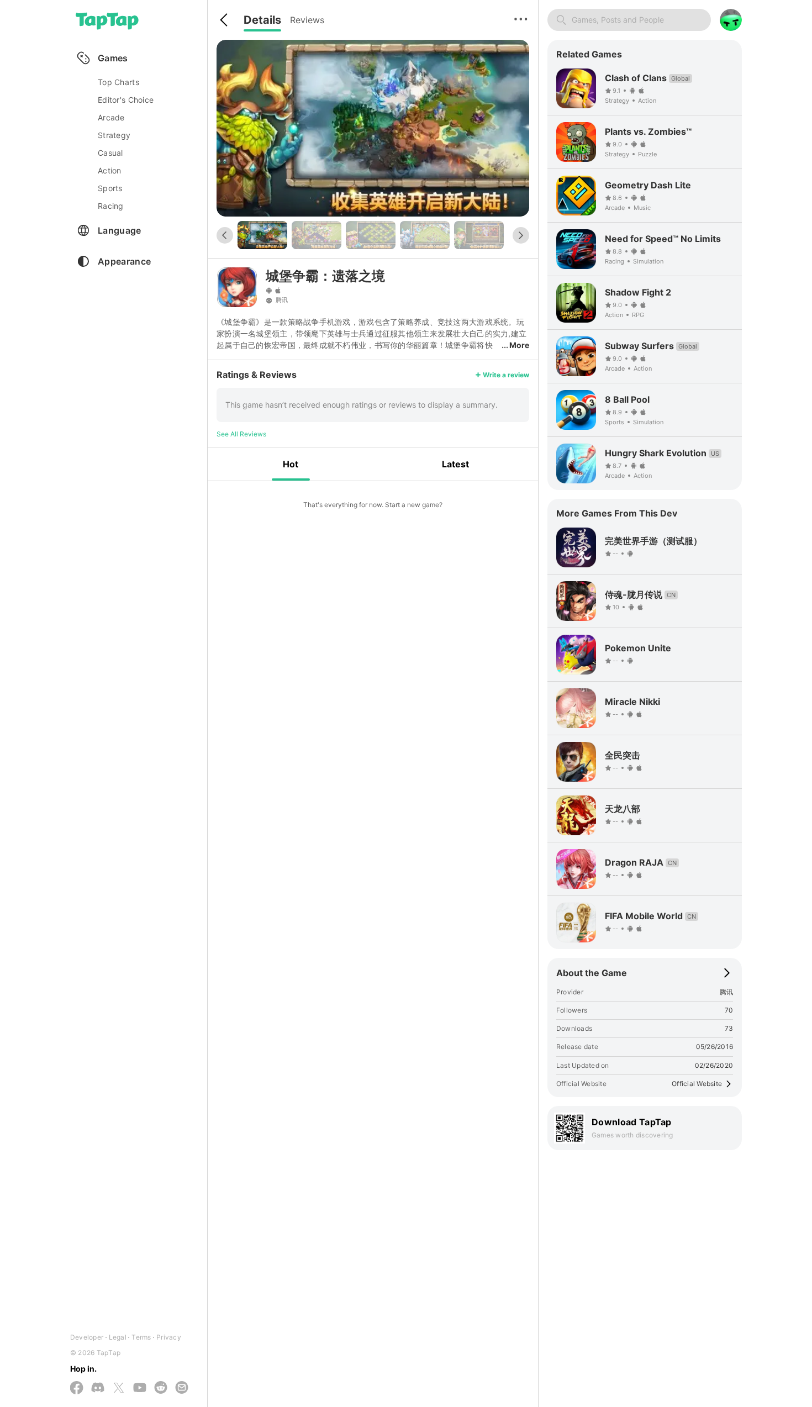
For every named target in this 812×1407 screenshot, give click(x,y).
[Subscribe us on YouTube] (139, 1388)
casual (110, 152)
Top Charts (118, 82)
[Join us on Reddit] (160, 1388)
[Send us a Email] (181, 1388)
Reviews (307, 19)
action (110, 170)
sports (110, 188)
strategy (114, 135)
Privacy (168, 1337)
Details (262, 20)
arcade (111, 117)
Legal (117, 1337)
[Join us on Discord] (97, 1388)
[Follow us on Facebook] (76, 1388)
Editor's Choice (126, 99)
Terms (141, 1337)
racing (111, 205)
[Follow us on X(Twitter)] (118, 1388)
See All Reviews (241, 434)
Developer (86, 1337)
